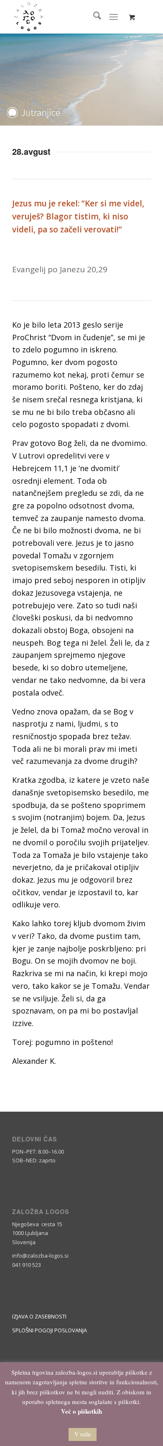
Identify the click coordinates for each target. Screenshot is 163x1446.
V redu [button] (82, 1434)
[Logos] (67, 17)
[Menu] (113, 17)
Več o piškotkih (81, 1411)
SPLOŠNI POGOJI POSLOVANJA (49, 1330)
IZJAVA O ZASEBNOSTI (39, 1316)
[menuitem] (93, 17)
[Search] (93, 17)
